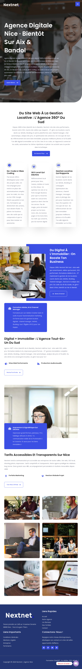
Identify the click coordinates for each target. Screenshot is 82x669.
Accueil (44, 616)
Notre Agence (47, 619)
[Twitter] (48, 647)
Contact (45, 628)
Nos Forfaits (46, 625)
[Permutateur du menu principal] (77, 4)
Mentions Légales (9, 640)
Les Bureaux (46, 622)
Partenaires (7, 646)
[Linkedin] (56, 647)
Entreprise (7, 643)
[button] (13, 372)
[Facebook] (43, 647)
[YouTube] (52, 647)
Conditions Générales (10, 637)
